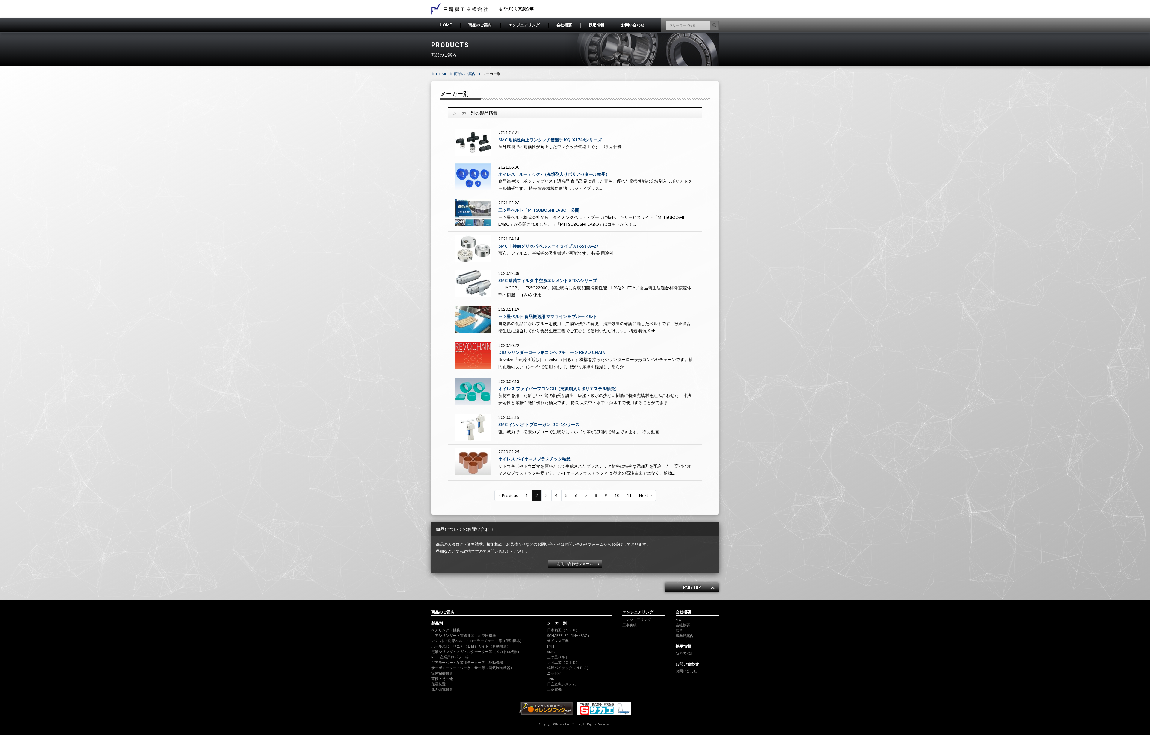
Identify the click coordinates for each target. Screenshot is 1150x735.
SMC (551, 651)
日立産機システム (561, 684)
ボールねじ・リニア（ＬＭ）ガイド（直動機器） (470, 646)
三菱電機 (554, 689)
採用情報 (596, 24)
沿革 (679, 630)
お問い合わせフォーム (575, 563)
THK (550, 678)
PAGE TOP (692, 587)
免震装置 (438, 684)
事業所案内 (685, 636)
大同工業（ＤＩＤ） (563, 662)
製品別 (437, 623)
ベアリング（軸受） (447, 630)
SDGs (680, 619)
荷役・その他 (442, 678)
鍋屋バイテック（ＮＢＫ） (568, 668)
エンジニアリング (524, 24)
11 (629, 495)
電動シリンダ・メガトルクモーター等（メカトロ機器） (476, 651)
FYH (550, 646)
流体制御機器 (442, 673)
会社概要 (564, 24)
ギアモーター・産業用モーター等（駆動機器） (469, 662)
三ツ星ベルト (558, 657)
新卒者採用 (685, 653)
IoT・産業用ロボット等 (450, 657)
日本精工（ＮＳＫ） (563, 630)
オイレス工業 (558, 641)
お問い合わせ (632, 24)
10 (617, 495)
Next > (645, 495)
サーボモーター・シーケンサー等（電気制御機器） (472, 668)
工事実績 (629, 625)
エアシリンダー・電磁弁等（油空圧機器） (465, 635)
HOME (446, 24)
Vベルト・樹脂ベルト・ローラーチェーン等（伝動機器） (477, 641)
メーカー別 (557, 623)
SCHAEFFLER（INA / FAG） (569, 635)
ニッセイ (554, 673)
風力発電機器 (442, 689)
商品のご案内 (480, 24)
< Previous (508, 495)
